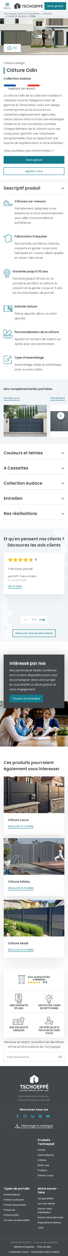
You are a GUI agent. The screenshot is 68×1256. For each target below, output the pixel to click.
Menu (7, 8)
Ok (60, 1057)
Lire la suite (15, 586)
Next (60, 415)
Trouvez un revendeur (26, 698)
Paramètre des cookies (45, 1252)
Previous (3, 415)
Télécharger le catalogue (37, 1126)
